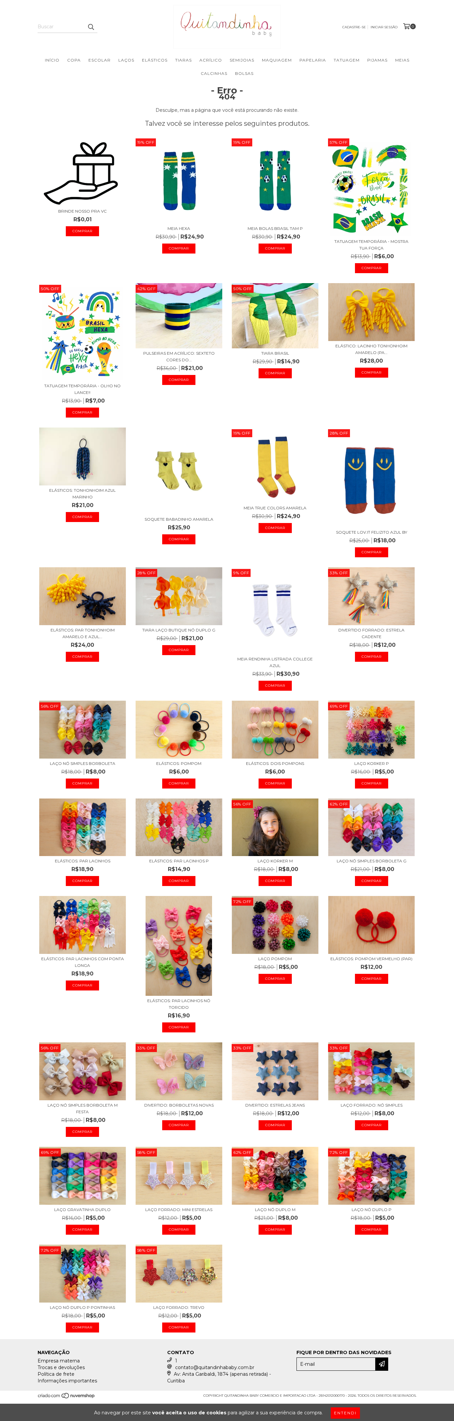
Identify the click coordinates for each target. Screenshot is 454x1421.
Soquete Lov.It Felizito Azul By (371, 532)
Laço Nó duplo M (275, 1209)
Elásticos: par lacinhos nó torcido (178, 1004)
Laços (126, 60)
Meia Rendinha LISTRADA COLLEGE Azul (275, 662)
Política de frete (56, 1374)
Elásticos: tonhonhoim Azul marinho (82, 493)
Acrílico (210, 60)
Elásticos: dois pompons (275, 763)
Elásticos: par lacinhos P (179, 860)
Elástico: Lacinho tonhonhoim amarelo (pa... (371, 349)
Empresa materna (59, 1361)
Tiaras (183, 60)
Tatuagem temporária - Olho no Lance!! (82, 389)
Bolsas (244, 73)
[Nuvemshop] (67, 1397)
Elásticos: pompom (178, 763)
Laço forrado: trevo (178, 1307)
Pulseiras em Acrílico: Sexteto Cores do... (179, 356)
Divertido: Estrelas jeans (275, 1105)
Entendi (345, 1412)
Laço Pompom (275, 958)
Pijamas (377, 60)
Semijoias (242, 60)
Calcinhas (214, 73)
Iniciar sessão (384, 27)
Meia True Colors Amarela (275, 507)
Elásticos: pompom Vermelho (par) (371, 958)
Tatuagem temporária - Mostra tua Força (371, 245)
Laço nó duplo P (372, 1209)
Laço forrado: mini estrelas (178, 1209)
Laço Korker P (371, 763)
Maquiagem (277, 60)
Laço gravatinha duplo (82, 1209)
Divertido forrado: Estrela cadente (371, 633)
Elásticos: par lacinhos (82, 860)
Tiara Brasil (275, 353)
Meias (402, 60)
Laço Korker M (275, 860)
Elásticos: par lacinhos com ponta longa (82, 962)
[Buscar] (90, 27)
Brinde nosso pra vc (82, 211)
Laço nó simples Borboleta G (371, 860)
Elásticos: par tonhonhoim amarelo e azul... (83, 633)
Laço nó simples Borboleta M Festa (83, 1108)
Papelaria (312, 60)
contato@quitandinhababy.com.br (214, 1367)
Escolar (99, 60)
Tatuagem (347, 60)
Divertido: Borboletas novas (179, 1105)
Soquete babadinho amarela (179, 519)
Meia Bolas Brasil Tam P (275, 228)
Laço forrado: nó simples (371, 1105)
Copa (74, 60)
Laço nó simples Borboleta (82, 763)
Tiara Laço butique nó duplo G (178, 629)
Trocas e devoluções (61, 1367)
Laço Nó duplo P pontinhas (82, 1307)
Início (52, 60)
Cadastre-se (354, 27)
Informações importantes (67, 1381)
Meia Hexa (179, 228)
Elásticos (155, 60)
